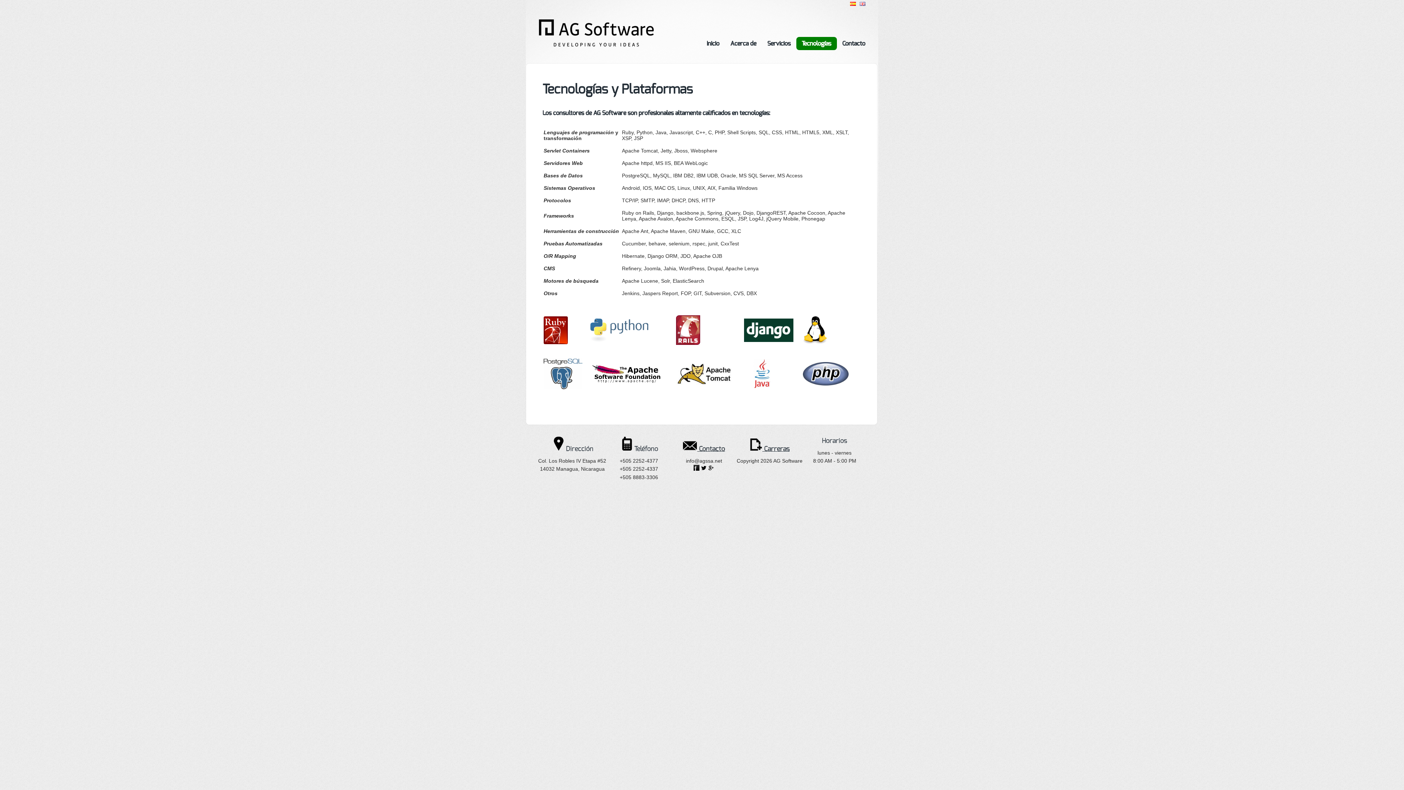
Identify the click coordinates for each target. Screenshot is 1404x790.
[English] (862, 4)
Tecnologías (816, 43)
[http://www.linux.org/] (815, 342)
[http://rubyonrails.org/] (688, 343)
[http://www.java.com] (762, 386)
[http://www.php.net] (826, 384)
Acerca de (743, 43)
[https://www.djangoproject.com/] (768, 340)
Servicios (779, 43)
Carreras (776, 448)
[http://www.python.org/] (619, 340)
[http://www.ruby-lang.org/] (556, 342)
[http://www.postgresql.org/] (563, 387)
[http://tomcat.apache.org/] (704, 386)
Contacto (853, 43)
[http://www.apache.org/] (626, 381)
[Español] (853, 4)
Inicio (713, 43)
